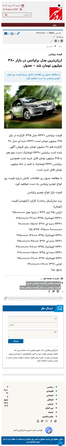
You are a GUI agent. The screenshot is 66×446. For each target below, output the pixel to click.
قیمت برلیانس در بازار (49, 287)
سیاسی (50, 387)
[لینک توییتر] (54, 292)
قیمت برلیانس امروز (36, 283)
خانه (60, 46)
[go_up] (60, 443)
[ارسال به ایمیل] (5, 34)
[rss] (20, 9)
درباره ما (5, 391)
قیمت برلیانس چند (29, 287)
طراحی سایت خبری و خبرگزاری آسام (28, 430)
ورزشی (51, 403)
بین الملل (49, 408)
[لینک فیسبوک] (50, 292)
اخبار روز (50, 46)
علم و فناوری (48, 416)
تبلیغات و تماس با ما (4, 402)
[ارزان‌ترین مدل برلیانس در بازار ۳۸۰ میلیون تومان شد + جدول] (33, 107)
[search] (6, 15)
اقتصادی (50, 391)
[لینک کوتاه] (18, 34)
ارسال (15, 341)
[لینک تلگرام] (58, 292)
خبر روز (34, 439)
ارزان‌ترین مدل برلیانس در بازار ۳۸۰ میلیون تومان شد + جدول (35, 63)
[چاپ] (12, 34)
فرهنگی (50, 399)
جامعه (51, 412)
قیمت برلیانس (53, 283)
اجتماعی (50, 395)
